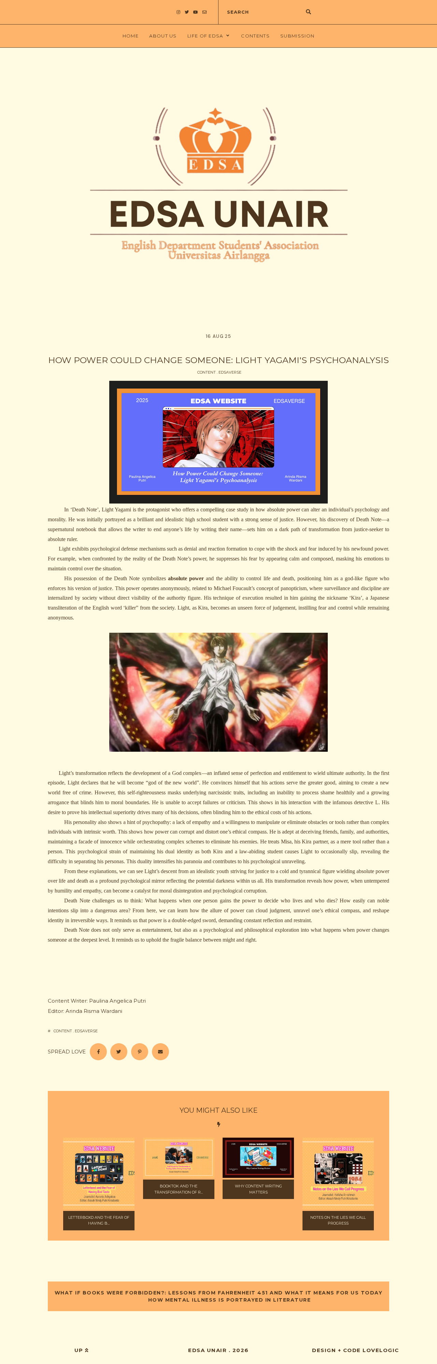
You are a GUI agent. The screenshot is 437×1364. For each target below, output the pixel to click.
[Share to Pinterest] (139, 1051)
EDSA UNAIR (207, 1350)
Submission (297, 36)
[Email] (160, 1051)
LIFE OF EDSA (205, 36)
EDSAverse (229, 372)
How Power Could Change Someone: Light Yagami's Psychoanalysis (218, 360)
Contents (255, 36)
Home (131, 36)
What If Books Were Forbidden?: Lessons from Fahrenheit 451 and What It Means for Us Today (219, 1293)
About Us (163, 36)
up (79, 1350)
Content (206, 372)
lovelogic (381, 1350)
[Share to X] (118, 1051)
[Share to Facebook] (98, 1051)
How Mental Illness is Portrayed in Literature (228, 1300)
